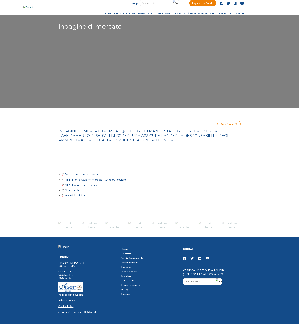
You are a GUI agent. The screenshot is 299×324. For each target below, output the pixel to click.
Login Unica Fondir (202, 3)
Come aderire (162, 13)
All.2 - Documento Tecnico (81, 185)
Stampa (125, 289)
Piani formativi (129, 271)
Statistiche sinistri (75, 195)
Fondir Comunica (219, 13)
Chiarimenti (72, 190)
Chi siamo (119, 13)
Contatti (238, 13)
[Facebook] (222, 3)
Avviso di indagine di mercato (82, 174)
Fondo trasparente (132, 257)
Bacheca (126, 266)
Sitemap (133, 3)
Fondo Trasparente (140, 13)
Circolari (126, 275)
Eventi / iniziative (130, 284)
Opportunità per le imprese (189, 13)
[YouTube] (241, 3)
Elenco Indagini (226, 124)
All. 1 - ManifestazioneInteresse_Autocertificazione (96, 179)
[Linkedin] (235, 3)
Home (108, 13)
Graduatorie (128, 280)
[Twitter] (228, 3)
